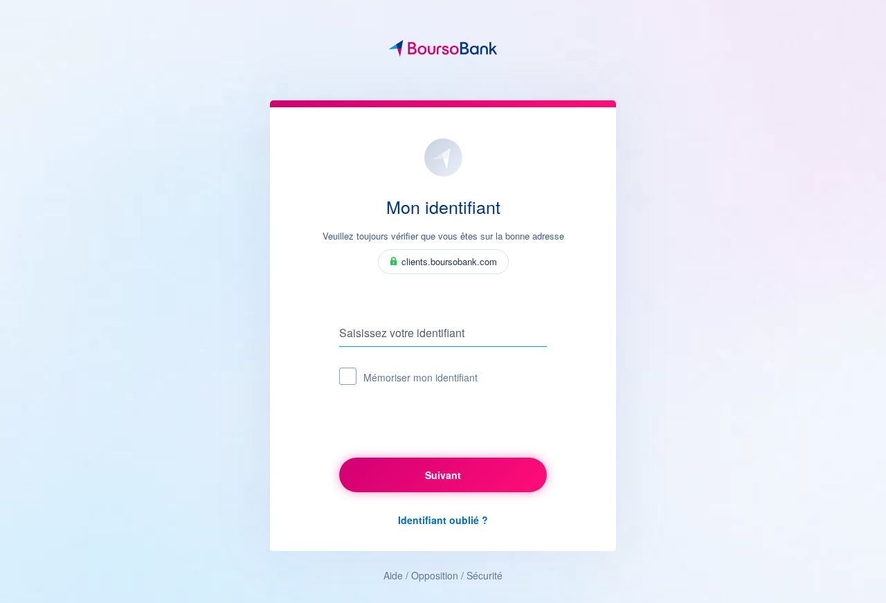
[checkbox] (347, 376)
